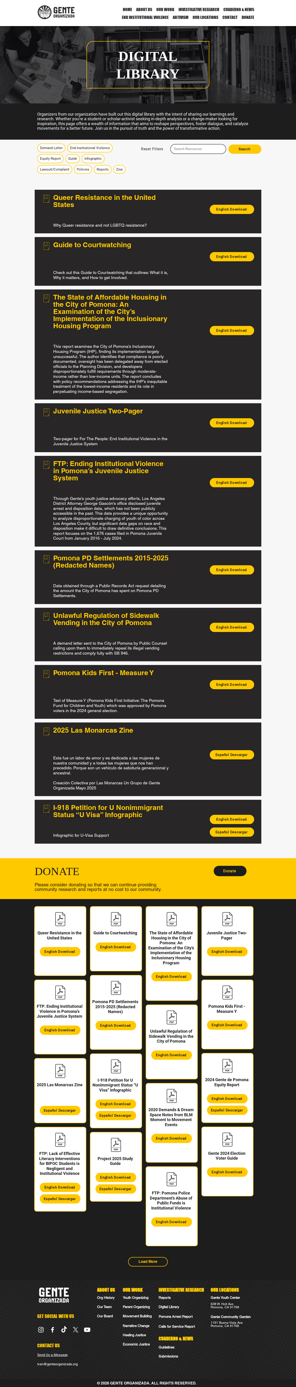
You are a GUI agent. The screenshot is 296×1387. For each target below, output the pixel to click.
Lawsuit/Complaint (54, 169)
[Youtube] (87, 1329)
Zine (119, 169)
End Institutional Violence (90, 148)
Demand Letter (51, 148)
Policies (83, 169)
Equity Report (50, 158)
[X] (75, 1329)
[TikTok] (64, 1329)
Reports (103, 169)
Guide (72, 158)
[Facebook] (52, 1329)
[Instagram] (41, 1329)
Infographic (93, 158)
